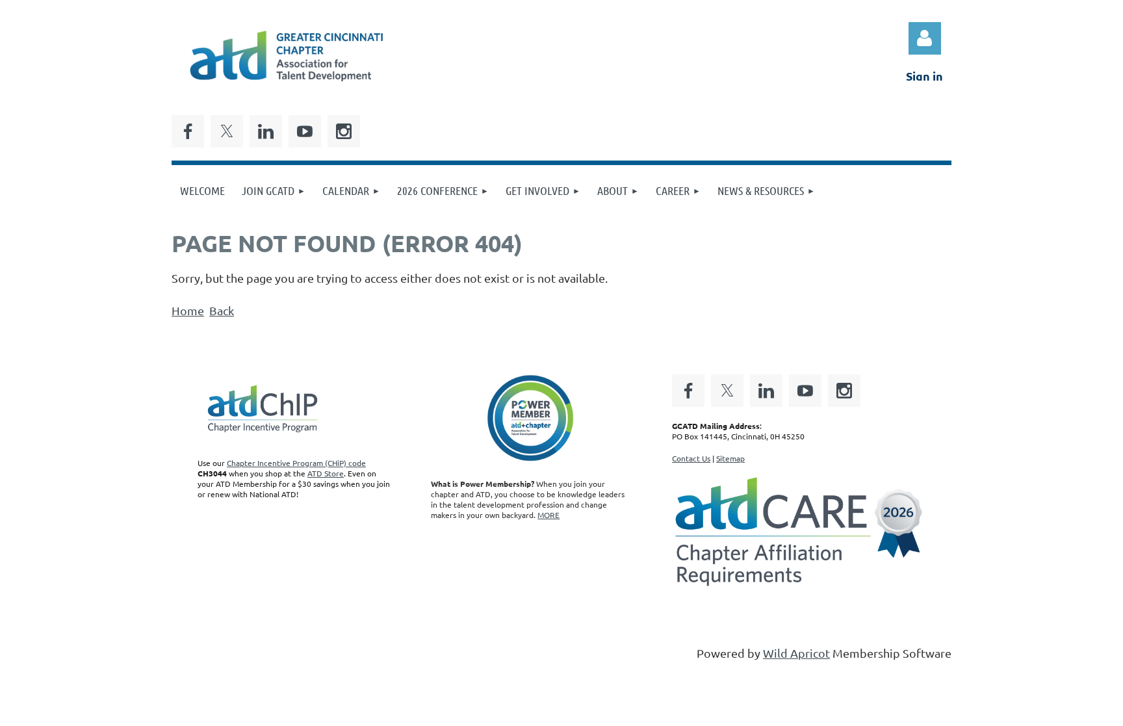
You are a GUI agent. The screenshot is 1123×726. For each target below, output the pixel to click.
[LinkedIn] (266, 131)
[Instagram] (344, 131)
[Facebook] (188, 131)
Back (221, 310)
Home (188, 310)
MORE (548, 515)
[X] (227, 131)
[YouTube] (305, 131)
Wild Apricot (796, 653)
